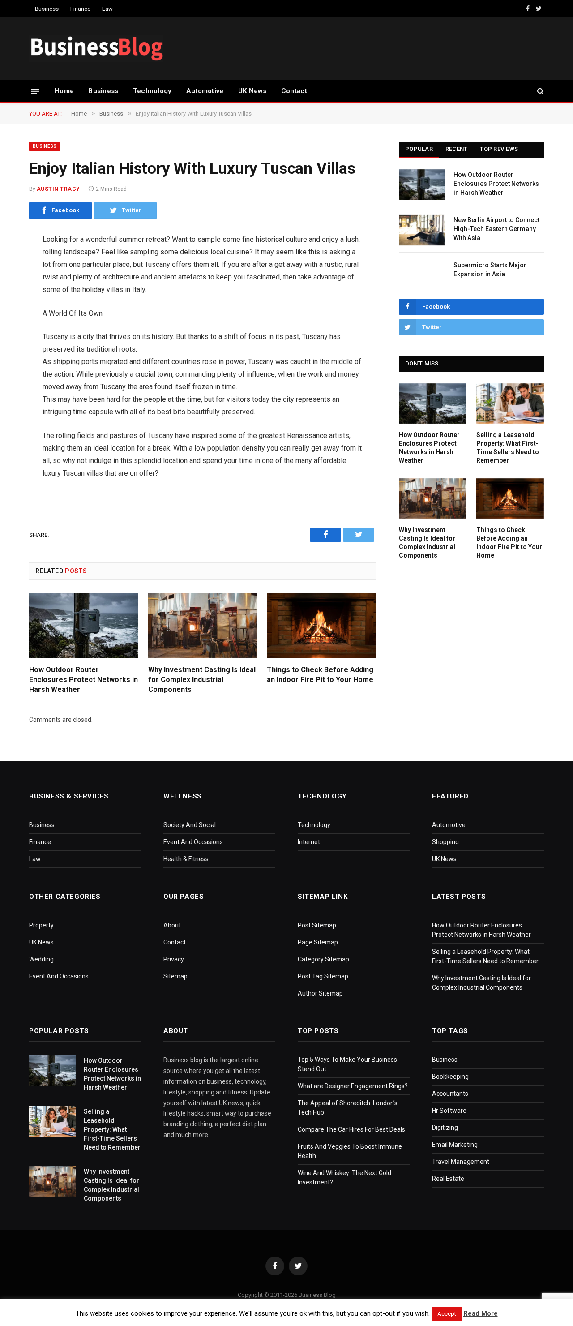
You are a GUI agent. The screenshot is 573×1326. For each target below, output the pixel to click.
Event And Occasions (193, 841)
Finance (80, 8)
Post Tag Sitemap (323, 976)
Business (47, 8)
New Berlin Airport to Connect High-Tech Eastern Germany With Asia (496, 228)
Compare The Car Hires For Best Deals (351, 1129)
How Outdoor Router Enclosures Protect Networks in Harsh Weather (83, 679)
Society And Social (189, 824)
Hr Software (449, 1110)
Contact (294, 91)
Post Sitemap (317, 925)
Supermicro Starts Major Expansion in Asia (489, 270)
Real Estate (448, 1178)
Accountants (450, 1093)
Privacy (173, 959)
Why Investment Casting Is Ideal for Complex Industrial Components (202, 679)
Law (107, 8)
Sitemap (175, 976)
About (172, 925)
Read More (480, 1313)
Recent (456, 149)
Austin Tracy (58, 189)
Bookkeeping (450, 1076)
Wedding (41, 959)
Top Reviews (499, 149)
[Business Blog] (96, 48)
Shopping (445, 841)
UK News (252, 91)
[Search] (539, 91)
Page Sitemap (318, 942)
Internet (309, 841)
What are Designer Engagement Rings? (353, 1086)
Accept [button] (446, 1313)
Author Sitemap (320, 993)
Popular (419, 149)
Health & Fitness (186, 859)
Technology (152, 91)
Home (64, 91)
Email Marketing (455, 1144)
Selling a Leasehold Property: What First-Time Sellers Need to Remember (507, 447)
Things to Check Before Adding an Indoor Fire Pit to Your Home (320, 674)
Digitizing (445, 1127)
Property (41, 925)
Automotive (205, 91)
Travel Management (460, 1161)
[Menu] (35, 91)
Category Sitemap (323, 959)
